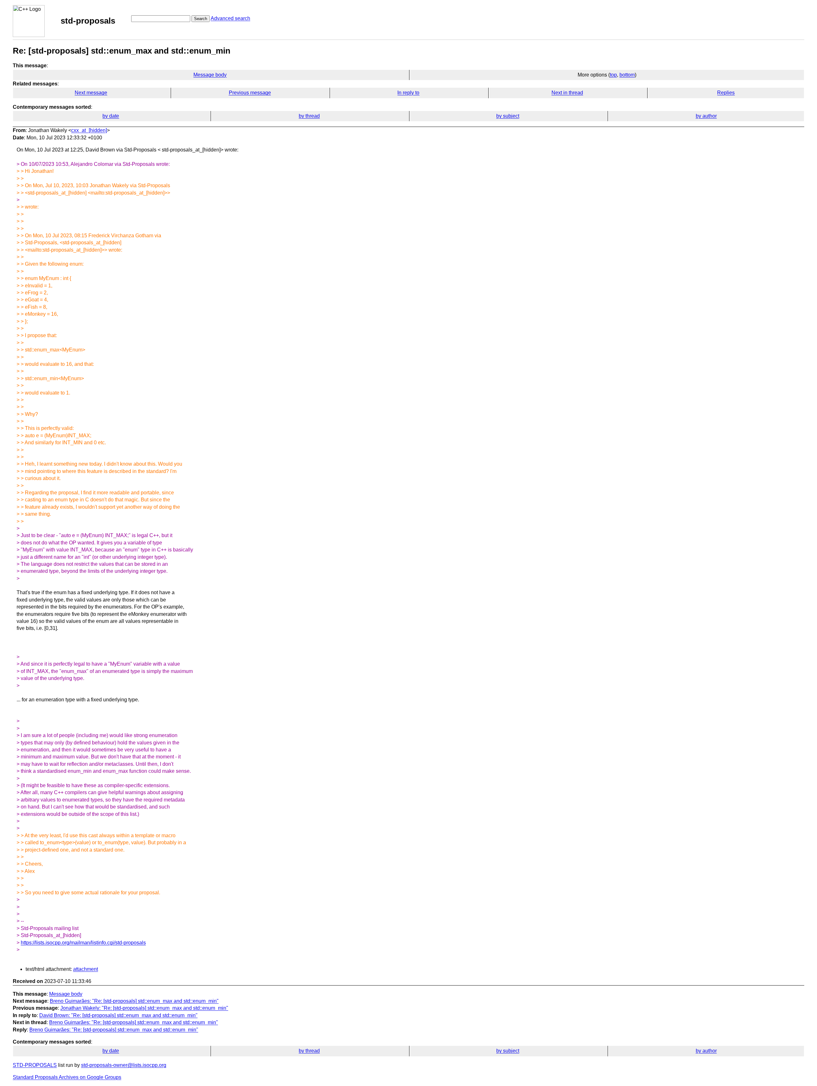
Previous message (250, 92)
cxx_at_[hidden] (89, 130)
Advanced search (230, 18)
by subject (507, 116)
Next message (91, 92)
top (613, 75)
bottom (627, 75)
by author (706, 116)
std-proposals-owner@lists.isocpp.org (123, 1065)
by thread (309, 116)
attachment (85, 969)
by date (110, 116)
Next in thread (567, 92)
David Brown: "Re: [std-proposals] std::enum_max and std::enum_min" (118, 1015)
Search (200, 18)
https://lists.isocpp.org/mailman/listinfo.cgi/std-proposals (83, 942)
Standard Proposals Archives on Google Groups (67, 1077)
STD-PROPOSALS (35, 1065)
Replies (726, 92)
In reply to (408, 92)
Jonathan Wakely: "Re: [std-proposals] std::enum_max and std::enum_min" (144, 1008)
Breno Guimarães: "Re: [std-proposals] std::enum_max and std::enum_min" (134, 1001)
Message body (210, 75)
